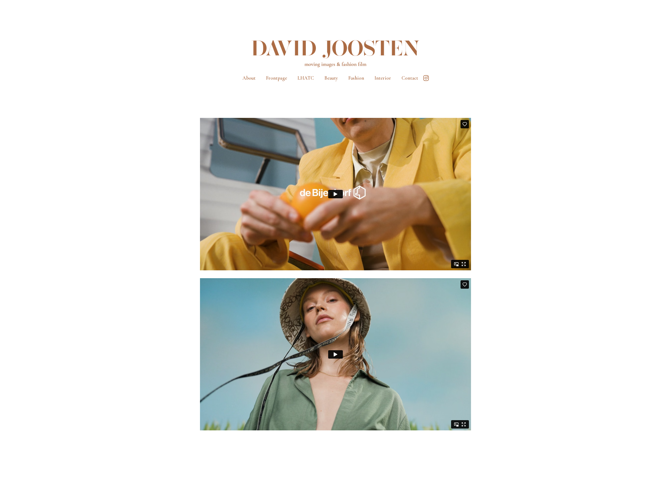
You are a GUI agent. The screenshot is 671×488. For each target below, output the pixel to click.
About (249, 77)
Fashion (356, 77)
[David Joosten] (336, 53)
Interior (383, 77)
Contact (410, 77)
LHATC (305, 77)
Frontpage (276, 77)
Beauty (331, 77)
